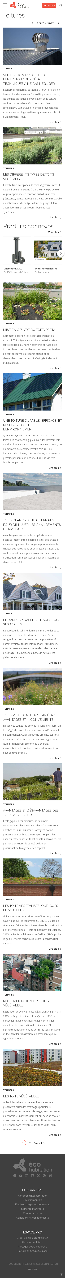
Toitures (8, 69)
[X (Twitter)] (38, 1175)
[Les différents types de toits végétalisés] (32, 163)
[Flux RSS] (50, 1175)
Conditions (22, 1217)
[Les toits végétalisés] (32, 1085)
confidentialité (40, 1217)
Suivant (38, 1143)
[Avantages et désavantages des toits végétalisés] (32, 799)
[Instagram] (26, 1175)
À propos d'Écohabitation (32, 1195)
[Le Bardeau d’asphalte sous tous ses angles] (32, 609)
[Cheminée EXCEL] (17, 250)
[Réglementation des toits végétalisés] (32, 990)
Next (60, 253)
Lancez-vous (49, 5)
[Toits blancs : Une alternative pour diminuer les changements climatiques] (32, 509)
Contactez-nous (32, 1213)
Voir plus (53, 232)
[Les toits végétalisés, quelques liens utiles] (32, 894)
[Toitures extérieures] (48, 250)
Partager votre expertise (32, 1246)
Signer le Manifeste (32, 1208)
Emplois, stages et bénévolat (32, 1204)
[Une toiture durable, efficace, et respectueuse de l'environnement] (32, 409)
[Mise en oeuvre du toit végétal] (32, 318)
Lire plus (54, 122)
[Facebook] (14, 1175)
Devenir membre (32, 1200)
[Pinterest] (44, 1175)
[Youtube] (20, 1175)
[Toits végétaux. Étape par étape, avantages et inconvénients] (32, 704)
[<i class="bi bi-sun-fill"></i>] (61, 1274)
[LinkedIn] (32, 1175)
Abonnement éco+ (32, 1242)
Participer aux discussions (32, 1251)
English (32, 1269)
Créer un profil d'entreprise (32, 1238)
